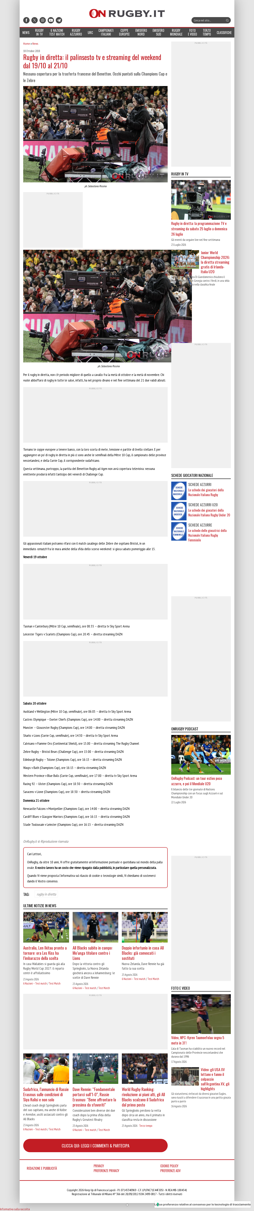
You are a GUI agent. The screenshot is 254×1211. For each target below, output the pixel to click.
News (35, 43)
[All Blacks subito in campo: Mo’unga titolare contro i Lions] (95, 928)
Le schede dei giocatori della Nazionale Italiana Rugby (206, 492)
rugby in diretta (46, 894)
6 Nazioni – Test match (35, 983)
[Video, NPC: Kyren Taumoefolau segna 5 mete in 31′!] (201, 1014)
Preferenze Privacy (106, 1170)
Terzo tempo (145, 1126)
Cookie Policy (169, 1166)
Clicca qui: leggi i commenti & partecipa (95, 1145)
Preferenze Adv (170, 1170)
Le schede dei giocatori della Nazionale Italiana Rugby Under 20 (209, 512)
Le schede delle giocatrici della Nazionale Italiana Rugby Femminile (207, 535)
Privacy (99, 1166)
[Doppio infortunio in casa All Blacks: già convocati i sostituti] (145, 928)
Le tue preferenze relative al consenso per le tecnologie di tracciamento (202, 1204)
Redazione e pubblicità (42, 1168)
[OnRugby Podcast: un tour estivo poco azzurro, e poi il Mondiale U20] (201, 755)
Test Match (55, 983)
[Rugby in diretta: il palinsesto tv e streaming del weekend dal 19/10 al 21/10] (95, 134)
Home (26, 43)
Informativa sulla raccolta (15, 1209)
